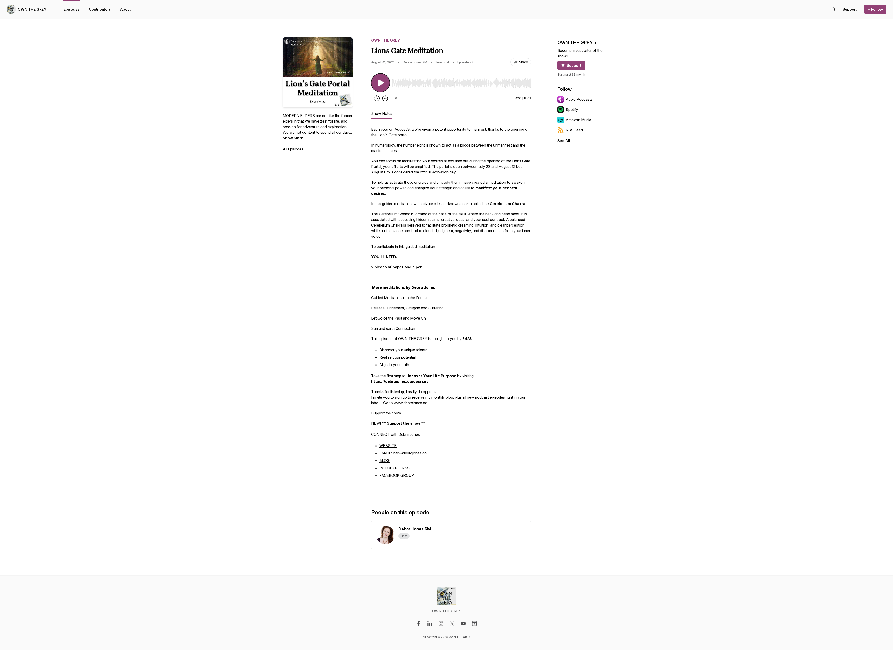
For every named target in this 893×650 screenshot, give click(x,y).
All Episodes (293, 149)
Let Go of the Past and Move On (398, 318)
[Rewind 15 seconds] (376, 98)
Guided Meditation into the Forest (399, 297)
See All (563, 140)
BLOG (384, 460)
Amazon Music (578, 119)
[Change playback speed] (395, 98)
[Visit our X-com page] (452, 623)
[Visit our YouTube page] (463, 623)
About (125, 9)
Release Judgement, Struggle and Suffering (407, 308)
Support (574, 65)
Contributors (100, 9)
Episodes (71, 9)
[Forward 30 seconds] (385, 98)
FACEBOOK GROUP (396, 475)
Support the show (386, 413)
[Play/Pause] (380, 82)
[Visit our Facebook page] (418, 623)
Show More (293, 138)
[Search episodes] (833, 9)
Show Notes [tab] (381, 113)
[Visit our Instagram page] (441, 623)
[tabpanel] (451, 310)
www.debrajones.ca (410, 402)
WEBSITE (388, 445)
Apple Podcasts (579, 99)
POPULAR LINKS (394, 468)
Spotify (572, 109)
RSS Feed (574, 130)
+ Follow (875, 9)
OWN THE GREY (32, 9)
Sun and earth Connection (393, 328)
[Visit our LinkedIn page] (429, 623)
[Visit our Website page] (474, 623)
